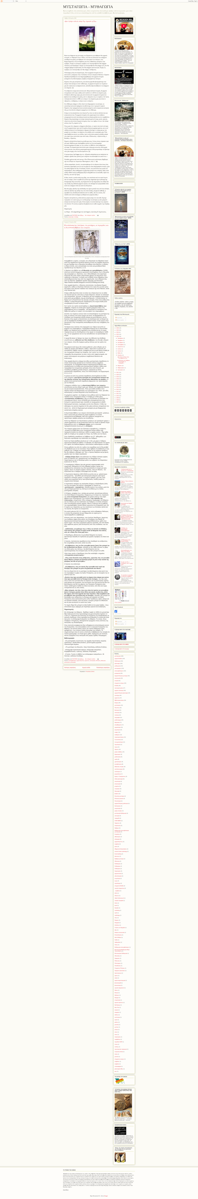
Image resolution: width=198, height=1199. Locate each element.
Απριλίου (120, 355)
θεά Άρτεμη (117, 1005)
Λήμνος (116, 749)
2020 (117, 374)
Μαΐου (119, 353)
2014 (117, 387)
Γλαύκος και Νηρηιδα (120, 927)
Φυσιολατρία (118, 801)
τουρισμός (117, 788)
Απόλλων (117, 925)
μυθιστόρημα (118, 720)
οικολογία (117, 712)
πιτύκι (116, 1044)
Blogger (106, 1196)
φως (116, 1071)
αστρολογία (117, 781)
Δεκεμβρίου (120, 338)
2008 (117, 399)
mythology (117, 915)
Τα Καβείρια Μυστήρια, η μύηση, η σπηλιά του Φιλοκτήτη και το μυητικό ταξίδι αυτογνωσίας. (127, 517)
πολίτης (116, 1046)
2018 (117, 378)
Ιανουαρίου (120, 369)
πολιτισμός (117, 771)
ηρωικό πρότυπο (119, 1002)
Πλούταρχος (118, 963)
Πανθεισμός (117, 863)
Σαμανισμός (117, 871)
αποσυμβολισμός (72, 660)
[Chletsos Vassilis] (116, 612)
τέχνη (116, 747)
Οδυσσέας (117, 955)
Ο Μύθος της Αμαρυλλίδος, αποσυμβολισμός (125, 529)
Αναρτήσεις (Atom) (90, 671)
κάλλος (116, 1014)
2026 (117, 328)
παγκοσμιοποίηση (119, 737)
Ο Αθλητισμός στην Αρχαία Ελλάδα (125, 540)
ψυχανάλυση (118, 774)
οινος (116, 1034)
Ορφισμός (117, 958)
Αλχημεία (117, 922)
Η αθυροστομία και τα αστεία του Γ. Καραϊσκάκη (127, 470)
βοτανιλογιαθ (118, 982)
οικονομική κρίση (119, 688)
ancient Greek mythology (121, 851)
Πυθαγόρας (117, 866)
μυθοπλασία (118, 756)
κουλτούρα (117, 1017)
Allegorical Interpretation (121, 849)
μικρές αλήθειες (118, 751)
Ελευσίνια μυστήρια (119, 796)
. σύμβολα (117, 890)
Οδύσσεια (117, 861)
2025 (117, 330)
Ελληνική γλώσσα (119, 798)
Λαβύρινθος (117, 942)
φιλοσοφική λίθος (119, 1068)
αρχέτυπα (87, 660)
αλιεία (116, 978)
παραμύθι (117, 818)
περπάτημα (117, 883)
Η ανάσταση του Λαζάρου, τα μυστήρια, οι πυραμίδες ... (123, 362)
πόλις (116, 1054)
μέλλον (116, 1022)
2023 (117, 334)
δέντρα (116, 992)
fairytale (116, 907)
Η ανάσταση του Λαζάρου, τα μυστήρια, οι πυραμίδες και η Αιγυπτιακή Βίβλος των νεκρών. (86, 226)
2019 (117, 376)
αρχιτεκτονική (118, 873)
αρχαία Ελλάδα (118, 658)
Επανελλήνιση (118, 935)
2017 (117, 381)
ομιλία (116, 759)
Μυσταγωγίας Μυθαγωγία (121, 953)
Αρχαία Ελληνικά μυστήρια (121, 675)
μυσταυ (116, 1027)
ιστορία (116, 680)
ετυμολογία (117, 878)
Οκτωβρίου (120, 342)
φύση (116, 846)
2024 (117, 332)
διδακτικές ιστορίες (119, 766)
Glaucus (117, 895)
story (116, 917)
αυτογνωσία (117, 678)
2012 (117, 391)
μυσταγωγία (67, 662)
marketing (117, 910)
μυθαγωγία (103, 660)
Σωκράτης (117, 834)
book (116, 905)
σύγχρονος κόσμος (119, 683)
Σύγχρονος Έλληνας (120, 968)
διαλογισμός (118, 806)
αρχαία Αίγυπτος (80, 660)
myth (116, 912)
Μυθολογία (117, 661)
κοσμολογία (117, 808)
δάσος (116, 990)
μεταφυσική (117, 673)
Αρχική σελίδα (86, 667)
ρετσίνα (116, 1056)
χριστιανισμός (118, 761)
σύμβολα (117, 844)
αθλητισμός (117, 836)
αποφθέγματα (118, 724)
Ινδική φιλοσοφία (119, 779)
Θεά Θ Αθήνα (118, 937)
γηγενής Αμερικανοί (119, 987)
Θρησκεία (117, 722)
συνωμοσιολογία (119, 742)
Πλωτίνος (117, 707)
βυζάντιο (117, 793)
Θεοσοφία (117, 791)
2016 (117, 383)
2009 (117, 397)
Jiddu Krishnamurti (119, 898)
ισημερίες (117, 1012)
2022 (117, 336)
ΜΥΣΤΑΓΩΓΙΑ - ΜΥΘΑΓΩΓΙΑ (88, 6)
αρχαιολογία (117, 727)
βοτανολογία (118, 985)
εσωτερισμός (92, 660)
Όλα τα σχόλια (120, 320)
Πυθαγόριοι (117, 868)
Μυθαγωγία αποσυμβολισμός (122, 947)
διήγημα (116, 997)
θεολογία (98, 660)
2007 (117, 402)
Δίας (116, 930)
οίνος (116, 1032)
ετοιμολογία (117, 1000)
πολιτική (117, 715)
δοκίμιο (116, 702)
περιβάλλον (117, 1039)
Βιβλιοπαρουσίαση (119, 700)
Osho (116, 903)
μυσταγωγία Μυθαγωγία (120, 813)
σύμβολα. (117, 1061)
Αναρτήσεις (119, 317)
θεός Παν (117, 1007)
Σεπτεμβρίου (121, 344)
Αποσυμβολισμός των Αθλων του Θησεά (126, 551)
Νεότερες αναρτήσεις (70, 667)
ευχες (116, 880)
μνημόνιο (117, 786)
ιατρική (116, 1010)
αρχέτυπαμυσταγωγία (120, 980)
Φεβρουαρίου (121, 367)
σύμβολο (117, 1064)
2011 (117, 393)
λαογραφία (117, 717)
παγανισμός (117, 1036)
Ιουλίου (120, 348)
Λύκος (116, 944)
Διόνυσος (117, 856)
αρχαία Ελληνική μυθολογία (121, 803)
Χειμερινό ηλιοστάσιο (120, 970)
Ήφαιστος (117, 823)
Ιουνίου (120, 351)
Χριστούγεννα (118, 973)
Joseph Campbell (119, 900)
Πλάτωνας (117, 960)
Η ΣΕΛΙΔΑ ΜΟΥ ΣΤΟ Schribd (122, 649)
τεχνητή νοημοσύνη (119, 888)
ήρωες (116, 975)
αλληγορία (117, 839)
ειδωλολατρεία (118, 876)
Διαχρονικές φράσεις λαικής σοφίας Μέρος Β (126, 492)
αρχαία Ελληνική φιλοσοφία (121, 693)
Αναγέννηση (118, 825)
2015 (117, 385)
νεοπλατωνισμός (119, 769)
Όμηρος (116, 920)
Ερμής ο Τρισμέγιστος (120, 776)
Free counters (118, 602)
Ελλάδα (116, 685)
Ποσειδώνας (118, 965)
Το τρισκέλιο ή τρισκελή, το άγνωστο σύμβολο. (127, 575)
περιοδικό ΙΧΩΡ (118, 1041)
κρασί (116, 1019)
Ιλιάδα (116, 939)
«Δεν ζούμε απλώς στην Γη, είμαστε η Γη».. (80, 21)
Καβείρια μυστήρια (119, 858)
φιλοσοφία (117, 663)
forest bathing (118, 854)
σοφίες (116, 732)
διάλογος (117, 995)
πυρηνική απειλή (119, 1051)
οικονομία (117, 815)
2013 (117, 389)
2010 (117, 395)
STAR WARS (118, 820)
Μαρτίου (120, 365)
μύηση (116, 1029)
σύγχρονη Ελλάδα (119, 885)
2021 (117, 372)
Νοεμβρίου (120, 340)
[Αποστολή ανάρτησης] (98, 215)
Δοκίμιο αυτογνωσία (119, 932)
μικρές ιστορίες (118, 810)
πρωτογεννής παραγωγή (121, 1049)
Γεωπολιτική (118, 739)
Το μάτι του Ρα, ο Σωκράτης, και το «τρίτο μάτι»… (127, 563)
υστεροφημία (118, 1066)
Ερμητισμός (117, 754)
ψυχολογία (117, 729)
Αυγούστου (120, 346)
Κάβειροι (117, 828)
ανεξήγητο (117, 734)
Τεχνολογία (117, 744)
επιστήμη (76, 217)
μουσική (117, 1024)
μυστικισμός (73, 662)
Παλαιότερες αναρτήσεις (103, 667)
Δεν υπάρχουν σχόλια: (90, 215)
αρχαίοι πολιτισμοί (119, 690)
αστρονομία (70, 217)
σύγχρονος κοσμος (119, 1059)
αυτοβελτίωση (118, 764)
